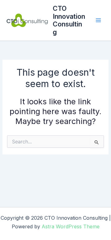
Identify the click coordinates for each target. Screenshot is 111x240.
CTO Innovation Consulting (69, 20)
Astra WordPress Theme (71, 226)
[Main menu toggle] (98, 20)
